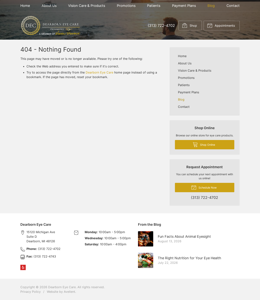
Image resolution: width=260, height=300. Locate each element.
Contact (233, 6)
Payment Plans (184, 6)
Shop (193, 25)
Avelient (69, 292)
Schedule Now (207, 187)
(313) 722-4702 (161, 25)
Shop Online (207, 144)
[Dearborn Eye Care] (50, 25)
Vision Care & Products (86, 6)
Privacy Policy (30, 292)
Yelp (23, 267)
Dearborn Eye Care (99, 72)
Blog (211, 6)
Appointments (224, 25)
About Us (49, 6)
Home (25, 6)
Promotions (126, 6)
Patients (153, 6)
